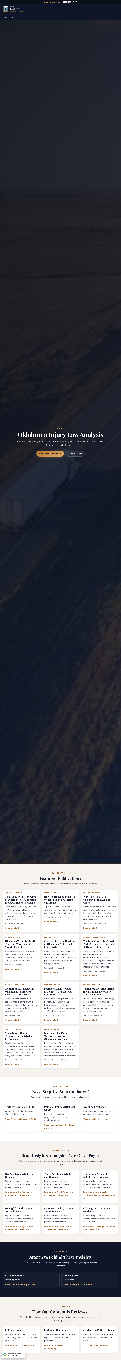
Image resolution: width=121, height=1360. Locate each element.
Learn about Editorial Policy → (19, 1345)
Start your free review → (95, 1345)
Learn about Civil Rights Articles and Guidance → (99, 1228)
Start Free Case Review (50, 454)
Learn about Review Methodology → (54, 1347)
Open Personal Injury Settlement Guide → (60, 1126)
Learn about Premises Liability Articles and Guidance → (59, 1228)
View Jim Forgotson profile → (78, 1284)
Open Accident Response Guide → (20, 1120)
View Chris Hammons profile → (20, 1284)
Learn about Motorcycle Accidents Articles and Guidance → (99, 1195)
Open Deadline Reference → (97, 1119)
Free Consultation (52, 2)
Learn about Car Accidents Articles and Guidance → (18, 1193)
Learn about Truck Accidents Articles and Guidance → (58, 1193)
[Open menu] (115, 9)
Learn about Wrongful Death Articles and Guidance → (19, 1228)
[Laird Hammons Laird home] (13, 9)
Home (5, 17)
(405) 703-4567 (70, 2)
